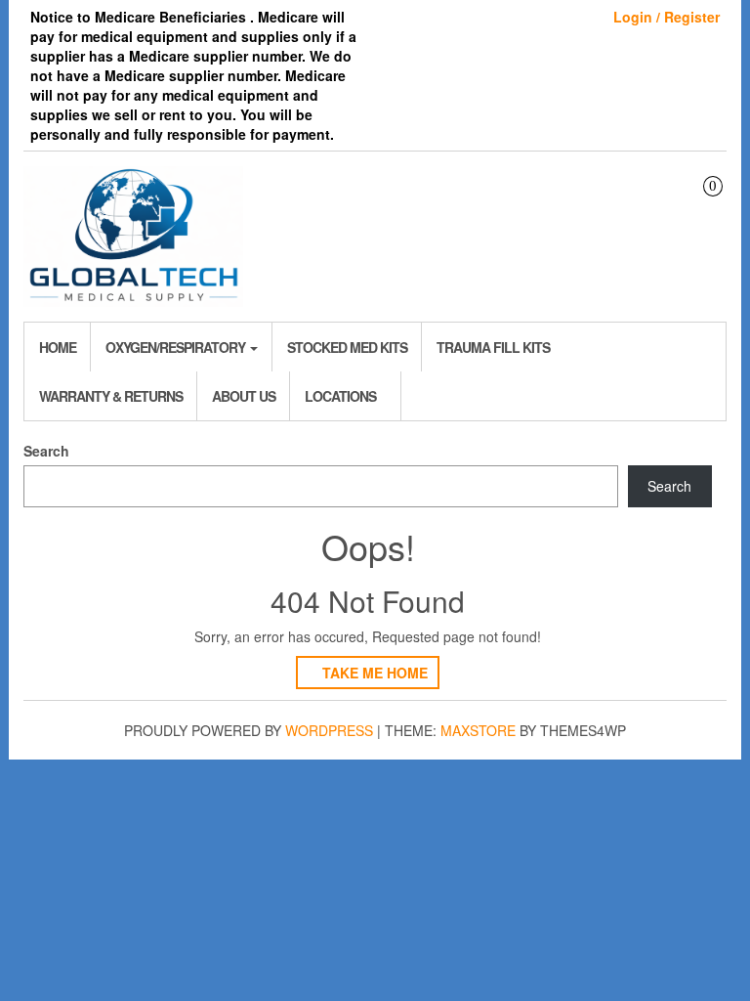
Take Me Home (373, 672)
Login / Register (666, 16)
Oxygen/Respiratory (176, 347)
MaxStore (478, 730)
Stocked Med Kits (347, 347)
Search (46, 450)
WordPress (329, 730)
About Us (243, 396)
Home (57, 347)
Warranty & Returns (111, 396)
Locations (340, 396)
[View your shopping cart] (699, 203)
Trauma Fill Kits (493, 347)
